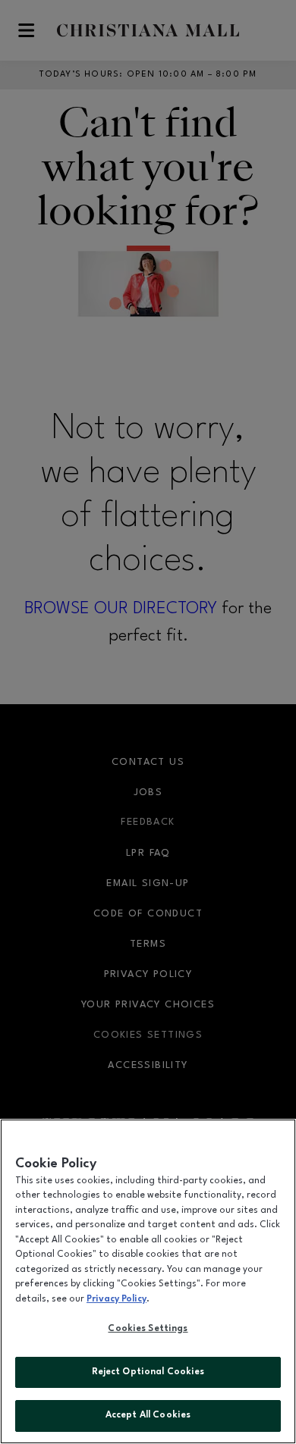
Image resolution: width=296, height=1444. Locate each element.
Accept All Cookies (148, 1415)
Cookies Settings (147, 1328)
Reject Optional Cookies (148, 1372)
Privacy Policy (116, 1299)
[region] (148, 1281)
